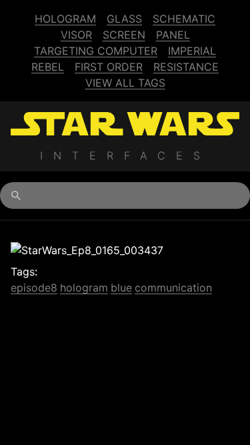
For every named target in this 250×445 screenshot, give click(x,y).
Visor (76, 34)
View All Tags (125, 82)
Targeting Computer (95, 50)
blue (121, 287)
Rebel (47, 66)
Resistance (186, 66)
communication (173, 287)
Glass (124, 18)
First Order (109, 66)
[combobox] (125, 195)
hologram (84, 287)
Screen (124, 34)
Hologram (65, 18)
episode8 (34, 287)
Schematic (184, 18)
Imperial (192, 50)
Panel (173, 34)
